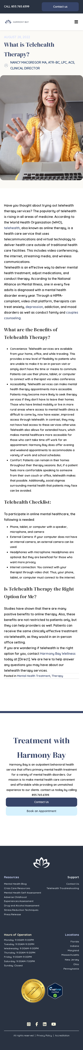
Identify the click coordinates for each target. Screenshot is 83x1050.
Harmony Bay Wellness (58, 654)
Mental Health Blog (15, 883)
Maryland (73, 950)
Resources (11, 877)
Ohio (76, 964)
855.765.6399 (20, 6)
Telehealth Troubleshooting (63, 888)
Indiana (74, 945)
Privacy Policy (44, 1035)
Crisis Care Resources (17, 888)
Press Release (12, 914)
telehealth (12, 228)
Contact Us (72, 883)
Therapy (57, 676)
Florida (75, 941)
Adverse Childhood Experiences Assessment (18, 899)
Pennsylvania (71, 968)
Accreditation (62, 1035)
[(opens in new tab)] (33, 990)
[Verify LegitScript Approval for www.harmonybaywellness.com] (55, 990)
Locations (72, 935)
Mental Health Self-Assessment (22, 892)
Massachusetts (70, 954)
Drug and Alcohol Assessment (21, 905)
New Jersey (72, 959)
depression (34, 307)
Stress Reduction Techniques (21, 909)
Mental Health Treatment (33, 676)
